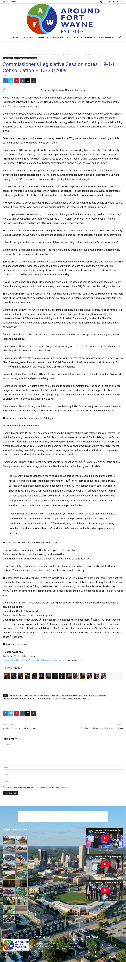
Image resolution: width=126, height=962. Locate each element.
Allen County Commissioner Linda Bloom (92, 695)
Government (87, 37)
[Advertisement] (63, 47)
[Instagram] (101, 1)
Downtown (57, 37)
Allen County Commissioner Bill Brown (64, 695)
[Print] (33, 80)
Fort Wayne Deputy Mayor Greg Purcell (67, 698)
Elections (71, 37)
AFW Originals (28, 37)
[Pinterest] (105, 1)
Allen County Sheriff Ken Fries (42, 698)
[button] (120, 38)
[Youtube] (121, 1)
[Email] (27, 80)
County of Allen (14, 55)
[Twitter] (117, 1)
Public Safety (105, 37)
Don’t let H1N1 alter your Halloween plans (19, 728)
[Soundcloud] (109, 1)
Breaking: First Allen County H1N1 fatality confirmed (102, 728)
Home (15, 37)
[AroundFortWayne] (63, 19)
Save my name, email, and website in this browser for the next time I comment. (37, 787)
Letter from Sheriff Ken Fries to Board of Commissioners (33, 660)
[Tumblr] (113, 1)
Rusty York (85, 698)
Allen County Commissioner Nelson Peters (17, 698)
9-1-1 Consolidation (16, 695)
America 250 (43, 37)
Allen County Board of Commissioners (35, 55)
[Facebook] (97, 1)
